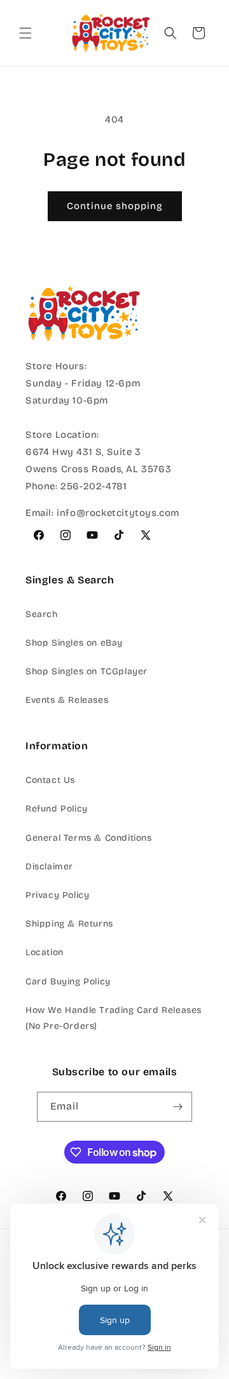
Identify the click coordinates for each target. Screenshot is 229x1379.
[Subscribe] (177, 1107)
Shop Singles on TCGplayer (86, 671)
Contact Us (50, 780)
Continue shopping (115, 206)
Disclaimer (49, 866)
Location (44, 952)
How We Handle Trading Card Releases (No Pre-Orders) (113, 1018)
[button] (25, 33)
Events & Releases (66, 700)
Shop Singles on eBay (74, 642)
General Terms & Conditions (88, 837)
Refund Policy (56, 808)
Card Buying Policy (68, 981)
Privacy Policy (57, 895)
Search (41, 614)
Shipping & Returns (69, 923)
